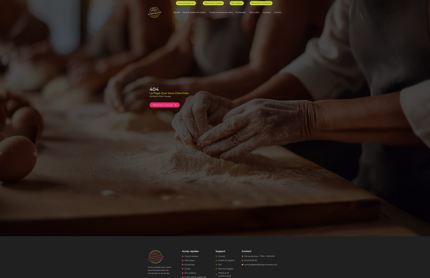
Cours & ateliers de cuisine (194, 12)
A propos (267, 12)
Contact (278, 12)
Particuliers (254, 12)
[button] (195, 12)
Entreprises (240, 12)
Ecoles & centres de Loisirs (221, 12)
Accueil (176, 12)
